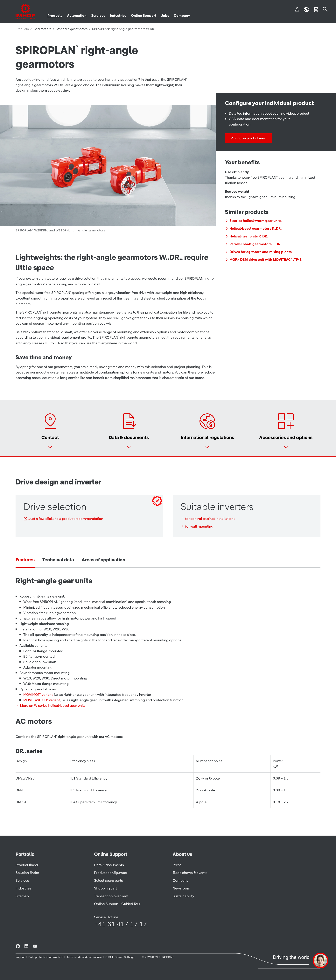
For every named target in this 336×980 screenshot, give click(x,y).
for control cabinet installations (210, 518)
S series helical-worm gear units (255, 220)
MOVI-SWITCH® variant (41, 700)
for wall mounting (199, 526)
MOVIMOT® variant (38, 694)
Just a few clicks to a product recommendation (65, 518)
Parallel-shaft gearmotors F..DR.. (255, 244)
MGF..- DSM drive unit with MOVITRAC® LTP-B (265, 259)
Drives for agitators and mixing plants (260, 251)
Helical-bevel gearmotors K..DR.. (255, 228)
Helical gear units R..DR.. (249, 236)
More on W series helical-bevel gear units (53, 705)
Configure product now (248, 138)
